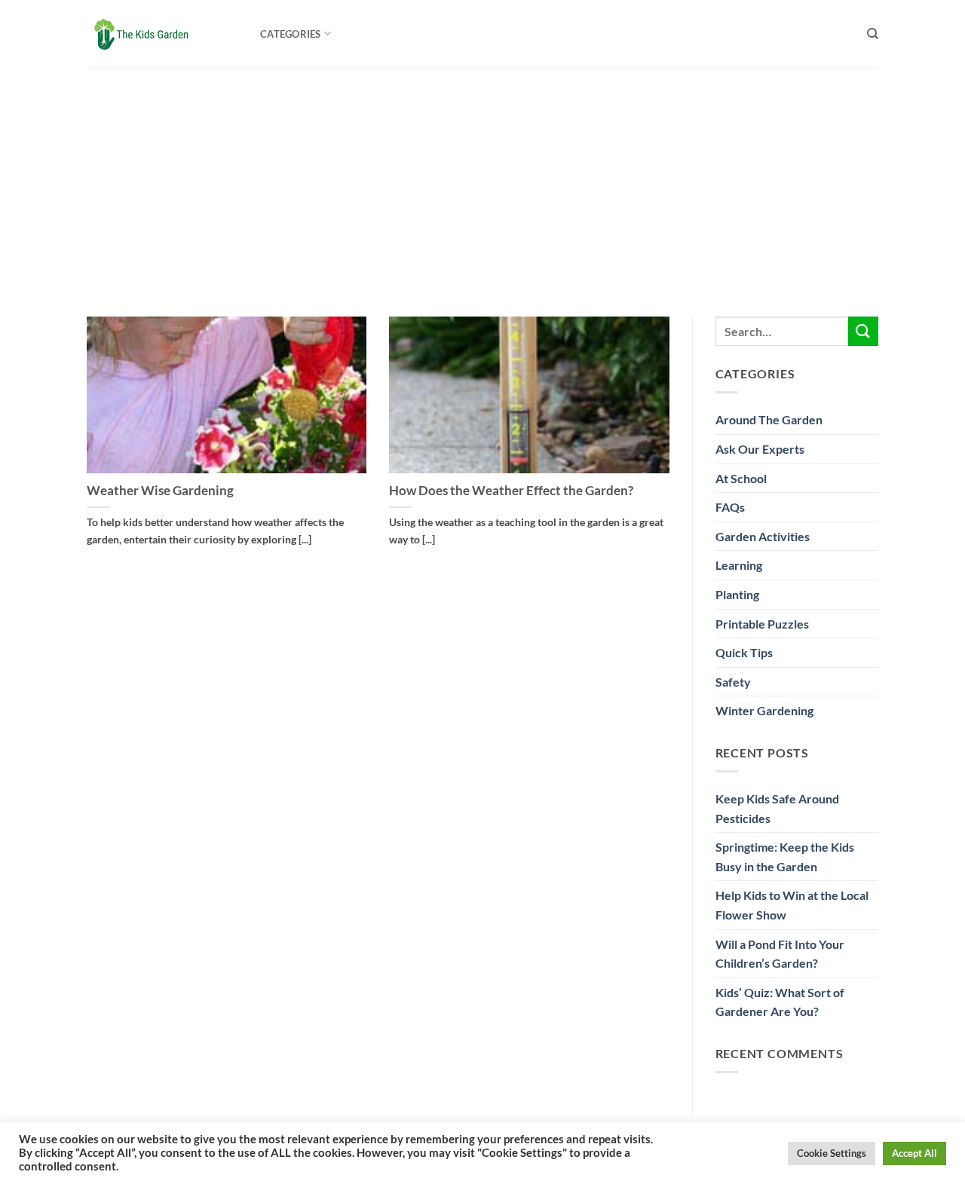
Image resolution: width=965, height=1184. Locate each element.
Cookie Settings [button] (831, 1153)
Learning (738, 565)
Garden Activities (762, 536)
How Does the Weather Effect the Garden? (511, 490)
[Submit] (863, 331)
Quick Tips (744, 652)
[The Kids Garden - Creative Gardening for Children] (162, 34)
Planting (737, 594)
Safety (733, 682)
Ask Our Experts (759, 449)
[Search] (872, 34)
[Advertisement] (482, 180)
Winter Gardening (764, 710)
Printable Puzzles (762, 623)
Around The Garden (769, 419)
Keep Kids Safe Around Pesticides (777, 808)
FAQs (730, 507)
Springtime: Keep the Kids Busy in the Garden (784, 856)
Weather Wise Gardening (160, 490)
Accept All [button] (914, 1153)
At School (741, 478)
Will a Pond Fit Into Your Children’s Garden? (779, 954)
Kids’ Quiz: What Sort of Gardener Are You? (779, 1002)
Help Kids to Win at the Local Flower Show (791, 905)
